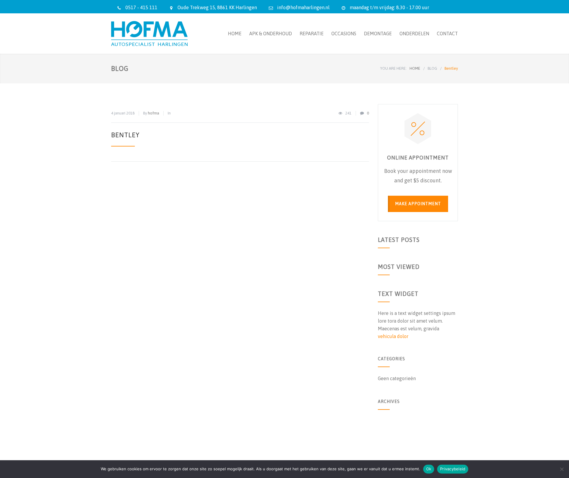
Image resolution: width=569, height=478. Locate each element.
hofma (153, 113)
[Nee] (562, 469)
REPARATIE (312, 33)
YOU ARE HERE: (393, 68)
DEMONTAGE (378, 33)
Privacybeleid (452, 468)
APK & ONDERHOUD (270, 33)
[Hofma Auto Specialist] (166, 33)
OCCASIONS (343, 33)
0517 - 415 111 (141, 7)
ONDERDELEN (414, 33)
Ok (428, 468)
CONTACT (447, 33)
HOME (235, 33)
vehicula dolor (393, 336)
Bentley (125, 135)
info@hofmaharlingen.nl (303, 7)
